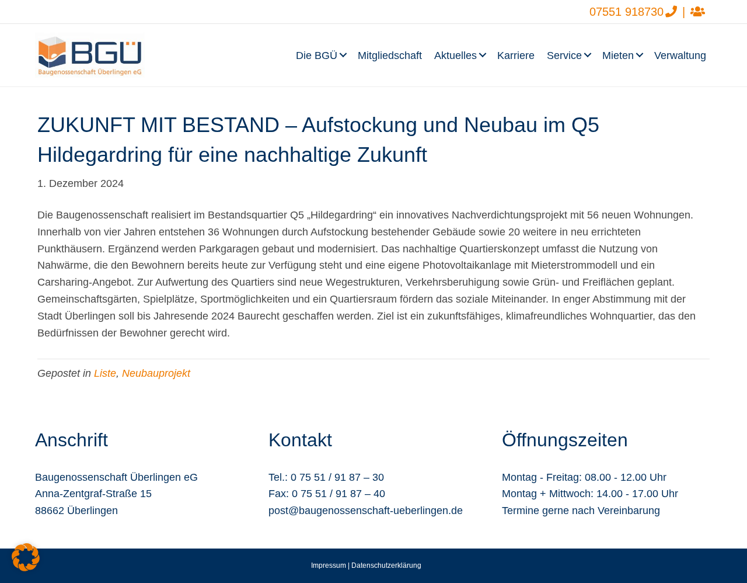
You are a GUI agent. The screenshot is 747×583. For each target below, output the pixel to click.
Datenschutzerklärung (386, 565)
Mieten (618, 55)
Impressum (328, 565)
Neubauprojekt (156, 373)
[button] (344, 55)
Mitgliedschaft (390, 55)
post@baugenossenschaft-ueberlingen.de (365, 510)
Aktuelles (455, 55)
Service (564, 55)
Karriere (516, 55)
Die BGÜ (316, 55)
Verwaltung (680, 55)
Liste (105, 373)
